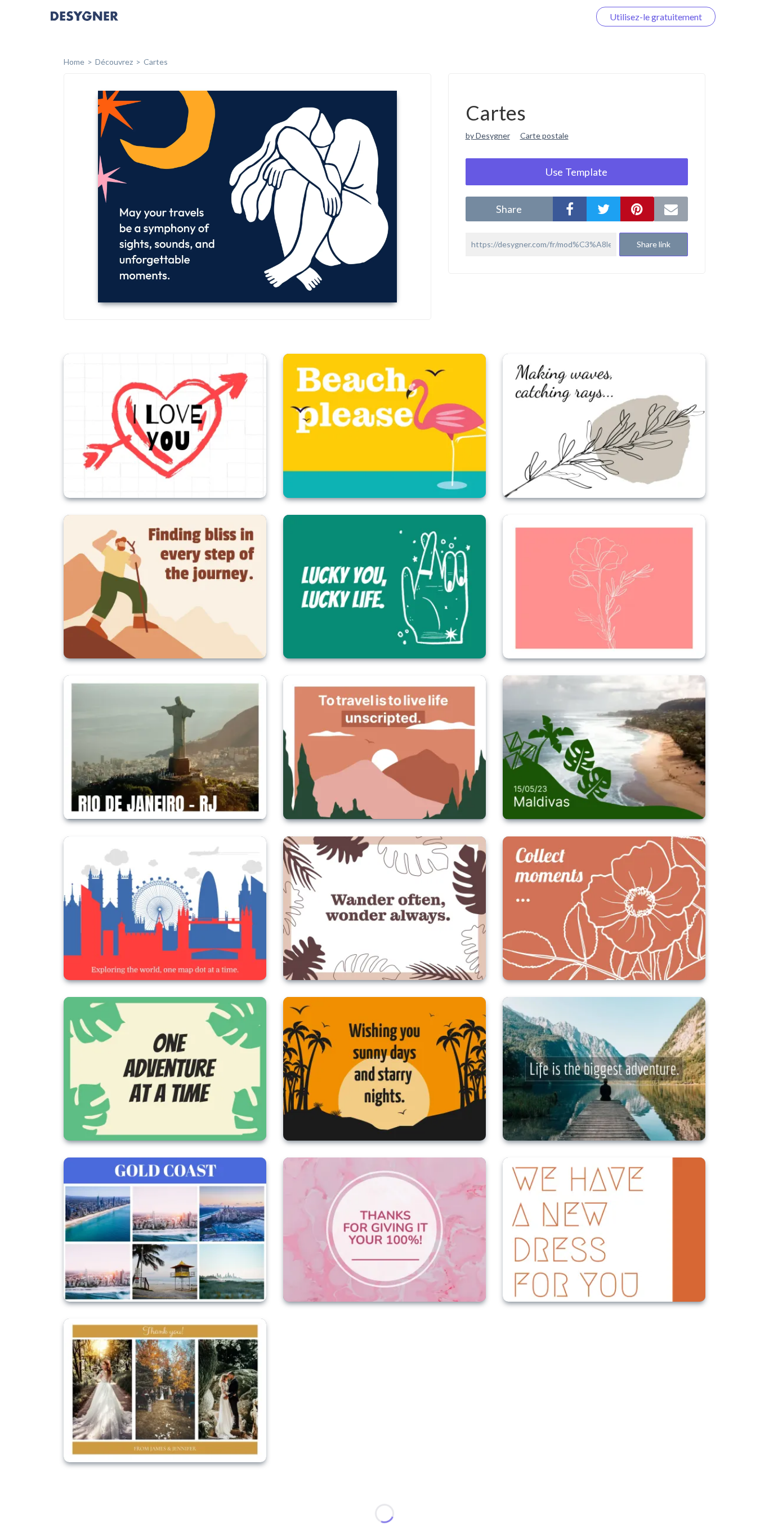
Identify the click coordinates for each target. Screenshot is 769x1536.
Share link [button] (653, 244)
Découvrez (114, 61)
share (509, 209)
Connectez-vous (544, 16)
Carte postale (544, 135)
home (74, 61)
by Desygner (488, 135)
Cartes (156, 61)
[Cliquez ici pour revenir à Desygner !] (84, 24)
